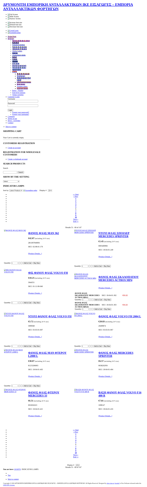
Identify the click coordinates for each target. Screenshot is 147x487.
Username (11, 99)
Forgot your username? (20, 114)
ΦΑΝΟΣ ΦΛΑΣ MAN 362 (43, 233)
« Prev (75, 196)
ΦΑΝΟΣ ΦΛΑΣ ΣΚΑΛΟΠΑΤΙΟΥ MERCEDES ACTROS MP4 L (87, 295)
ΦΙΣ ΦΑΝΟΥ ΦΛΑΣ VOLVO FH (48, 272)
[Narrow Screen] (14, 19)
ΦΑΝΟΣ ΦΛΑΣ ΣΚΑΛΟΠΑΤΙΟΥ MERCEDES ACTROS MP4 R (87, 305)
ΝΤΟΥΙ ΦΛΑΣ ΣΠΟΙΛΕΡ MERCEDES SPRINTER (113, 235)
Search (5, 168)
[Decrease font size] (15, 27)
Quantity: (7, 263)
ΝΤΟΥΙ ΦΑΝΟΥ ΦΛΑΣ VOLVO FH (50, 316)
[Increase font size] (15, 23)
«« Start (76, 194)
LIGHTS (17, 469)
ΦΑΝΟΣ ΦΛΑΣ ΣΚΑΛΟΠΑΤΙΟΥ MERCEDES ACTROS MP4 (118, 278)
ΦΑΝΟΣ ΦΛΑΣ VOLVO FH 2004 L (119, 316)
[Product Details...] (35, 254)
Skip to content (11, 127)
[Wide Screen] (13, 17)
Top (9, 475)
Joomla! (117, 483)
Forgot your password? (20, 112)
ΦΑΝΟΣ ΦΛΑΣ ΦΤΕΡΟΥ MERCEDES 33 (43, 394)
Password (11, 103)
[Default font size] (14, 25)
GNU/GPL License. (9, 485)
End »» (75, 221)
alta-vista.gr (110, 483)
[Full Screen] (13, 14)
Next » (75, 219)
